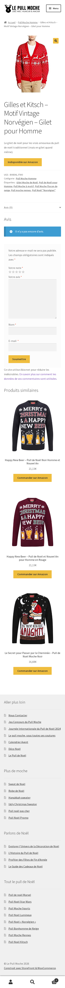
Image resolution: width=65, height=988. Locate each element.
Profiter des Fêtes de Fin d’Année (27, 859)
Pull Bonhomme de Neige (23, 928)
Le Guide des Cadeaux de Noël (25, 866)
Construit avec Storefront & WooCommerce (30, 968)
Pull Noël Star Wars (20, 901)
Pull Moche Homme (28, 22)
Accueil (11, 22)
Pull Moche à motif (24, 186)
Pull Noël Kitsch (18, 942)
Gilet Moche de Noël (27, 182)
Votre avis (15, 277)
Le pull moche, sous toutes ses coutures (31, 735)
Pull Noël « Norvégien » (22, 921)
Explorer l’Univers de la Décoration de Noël (33, 846)
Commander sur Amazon (32, 477)
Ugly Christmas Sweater (22, 804)
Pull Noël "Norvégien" (44, 190)
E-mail (13, 341)
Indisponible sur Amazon (23, 162)
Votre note (15, 268)
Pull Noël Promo (18, 817)
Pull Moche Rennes (19, 935)
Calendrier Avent (18, 742)
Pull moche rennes (21, 190)
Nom (12, 324)
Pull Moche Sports (19, 908)
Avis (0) (8, 207)
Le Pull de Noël (17, 755)
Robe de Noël (16, 791)
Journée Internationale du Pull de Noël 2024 (34, 728)
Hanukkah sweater (19, 797)
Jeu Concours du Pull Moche (24, 722)
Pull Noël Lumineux (20, 915)
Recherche (32, 982)
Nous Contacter (17, 715)
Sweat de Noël (16, 784)
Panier (50, 979)
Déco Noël (14, 749)
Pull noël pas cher (19, 811)
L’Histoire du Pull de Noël (23, 853)
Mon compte (11, 982)
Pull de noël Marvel (19, 895)
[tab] (32, 208)
